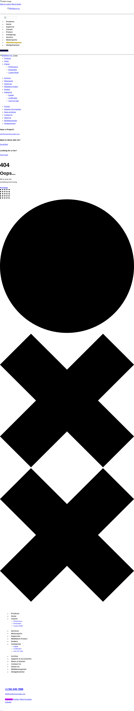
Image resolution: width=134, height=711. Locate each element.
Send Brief (4, 144)
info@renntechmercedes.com (10, 134)
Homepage (4, 188)
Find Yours (4, 155)
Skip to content (5, 4)
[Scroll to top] (1, 709)
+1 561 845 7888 (14, 689)
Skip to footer (16, 4)
